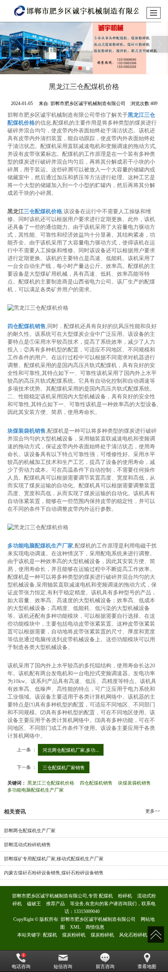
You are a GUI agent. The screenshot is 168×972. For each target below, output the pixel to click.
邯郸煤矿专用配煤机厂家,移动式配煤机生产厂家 (54, 858)
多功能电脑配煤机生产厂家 (35, 789)
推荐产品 (55, 903)
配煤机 (106, 896)
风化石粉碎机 (133, 935)
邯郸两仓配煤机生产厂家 (29, 830)
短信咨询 (63, 966)
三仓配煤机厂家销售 (64, 767)
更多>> (152, 811)
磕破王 (34, 903)
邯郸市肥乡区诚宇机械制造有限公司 (98, 919)
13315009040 (87, 911)
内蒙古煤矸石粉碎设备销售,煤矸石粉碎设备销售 (54, 873)
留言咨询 (105, 966)
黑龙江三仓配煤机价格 (50, 782)
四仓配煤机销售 (96, 782)
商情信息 (95, 927)
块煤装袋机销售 (134, 782)
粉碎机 (125, 896)
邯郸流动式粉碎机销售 (27, 844)
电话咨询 (21, 966)
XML (75, 927)
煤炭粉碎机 (74, 935)
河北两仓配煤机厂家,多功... (71, 749)
